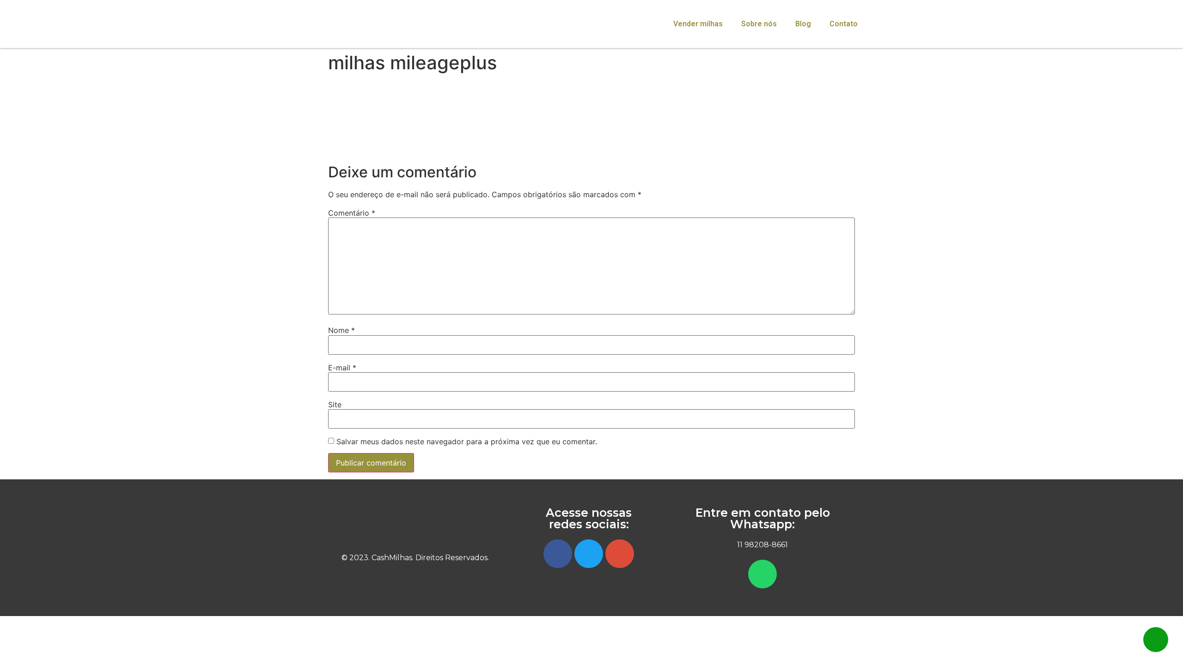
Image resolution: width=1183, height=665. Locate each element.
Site (334, 404)
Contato (843, 23)
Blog (803, 23)
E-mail (342, 367)
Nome (341, 330)
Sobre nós (759, 23)
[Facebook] (557, 553)
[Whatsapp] (762, 574)
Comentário (351, 213)
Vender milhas (698, 23)
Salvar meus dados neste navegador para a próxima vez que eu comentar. (466, 441)
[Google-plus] (619, 553)
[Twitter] (588, 553)
